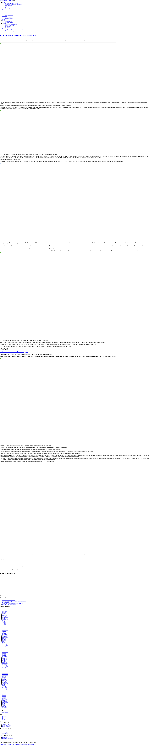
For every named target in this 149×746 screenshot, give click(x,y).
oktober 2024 (4, 629)
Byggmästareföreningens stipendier (11, 24)
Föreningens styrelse (8, 5)
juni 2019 (4, 667)
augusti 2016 (4, 692)
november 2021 (5, 651)
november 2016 (5, 689)
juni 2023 (4, 639)
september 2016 (5, 691)
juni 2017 (4, 684)
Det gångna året (7, 6)
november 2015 (5, 700)
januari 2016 (4, 698)
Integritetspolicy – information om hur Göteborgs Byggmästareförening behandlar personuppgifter (18, 744)
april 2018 (4, 678)
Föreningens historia (6, 9)
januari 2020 (4, 662)
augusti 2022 (4, 646)
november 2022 (5, 645)
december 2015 (5, 699)
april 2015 (4, 705)
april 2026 (4, 614)
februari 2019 (4, 671)
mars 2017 (4, 686)
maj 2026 (4, 613)
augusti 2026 (4, 611)
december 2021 (5, 649)
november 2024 (5, 627)
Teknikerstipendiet (8, 26)
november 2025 (5, 617)
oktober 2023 (4, 636)
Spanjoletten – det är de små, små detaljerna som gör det (12, 603)
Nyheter (3, 19)
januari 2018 (4, 680)
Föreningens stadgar (8, 7)
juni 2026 (4, 612)
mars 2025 (4, 624)
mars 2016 (4, 697)
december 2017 (5, 681)
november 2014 (5, 707)
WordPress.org (5, 719)
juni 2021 (4, 653)
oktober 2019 (4, 665)
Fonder (3, 28)
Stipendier (4, 23)
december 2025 (5, 616)
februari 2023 (4, 642)
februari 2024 (4, 634)
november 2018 (5, 674)
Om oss (3, 2)
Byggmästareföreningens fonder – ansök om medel (14, 29)
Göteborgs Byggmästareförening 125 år (12, 11)
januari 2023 (4, 643)
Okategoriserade (5, 712)
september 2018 (5, 675)
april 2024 (4, 633)
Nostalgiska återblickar (9, 15)
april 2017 (4, 685)
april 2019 (4, 669)
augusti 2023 (4, 638)
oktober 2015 (4, 701)
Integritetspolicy (8, 8)
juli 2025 (4, 620)
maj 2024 (4, 632)
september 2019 (5, 666)
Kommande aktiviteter (9, 21)
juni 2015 (4, 703)
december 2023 (5, 635)
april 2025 (4, 623)
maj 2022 (4, 648)
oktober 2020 (4, 659)
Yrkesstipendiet (7, 27)
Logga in (4, 716)
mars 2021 (4, 655)
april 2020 (4, 661)
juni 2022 (4, 647)
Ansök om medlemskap (9, 18)
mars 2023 (4, 641)
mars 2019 (4, 670)
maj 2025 (4, 622)
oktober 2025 (4, 618)
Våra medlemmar (8, 17)
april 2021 (4, 654)
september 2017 (5, 683)
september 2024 (5, 630)
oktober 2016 (4, 690)
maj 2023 (4, 640)
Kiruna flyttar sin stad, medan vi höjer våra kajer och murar (18, 35)
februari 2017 (4, 687)
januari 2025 (4, 625)
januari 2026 (4, 615)
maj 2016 (4, 695)
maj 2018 (4, 677)
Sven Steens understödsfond (10, 31)
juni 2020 (4, 660)
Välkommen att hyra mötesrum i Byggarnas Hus (13, 4)
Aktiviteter (4, 20)
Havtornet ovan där (5, 602)
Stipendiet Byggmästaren (9, 25)
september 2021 (5, 652)
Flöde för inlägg (5, 717)
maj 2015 (4, 704)
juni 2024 (4, 631)
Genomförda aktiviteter (9, 22)
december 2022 (5, 644)
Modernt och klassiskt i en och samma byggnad (14, 352)
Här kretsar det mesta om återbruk (8, 600)
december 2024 (5, 626)
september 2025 (5, 619)
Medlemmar (4, 16)
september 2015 (5, 702)
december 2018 (5, 673)
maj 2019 (4, 668)
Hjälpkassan (7, 30)
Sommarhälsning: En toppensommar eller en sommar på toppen (14, 601)
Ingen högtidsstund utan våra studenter (9, 604)
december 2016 (5, 688)
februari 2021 (4, 656)
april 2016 (4, 696)
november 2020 (5, 658)
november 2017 (5, 682)
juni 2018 (4, 676)
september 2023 (5, 637)
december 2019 (5, 663)
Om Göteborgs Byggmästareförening (11, 3)
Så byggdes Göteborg (9, 12)
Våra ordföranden (8, 14)
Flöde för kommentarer (6, 718)
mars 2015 (4, 706)
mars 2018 (4, 679)
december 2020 (5, 657)
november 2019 (5, 664)
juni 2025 (4, 621)
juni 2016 (4, 694)
